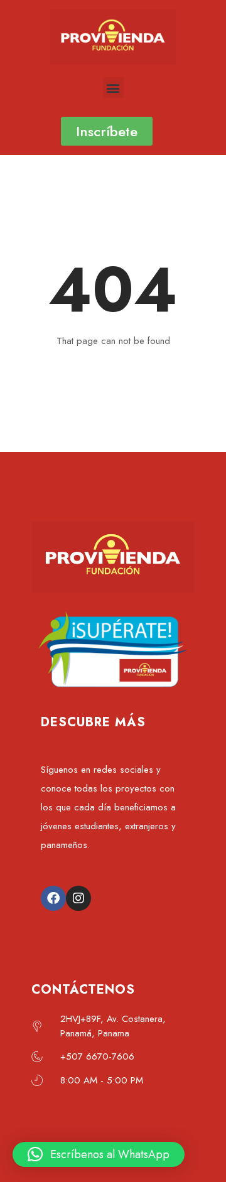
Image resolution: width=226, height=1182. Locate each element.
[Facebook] (53, 898)
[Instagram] (78, 898)
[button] (113, 87)
